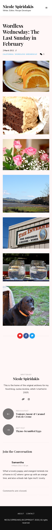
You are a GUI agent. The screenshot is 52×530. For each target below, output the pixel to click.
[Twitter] (32, 336)
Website (23, 399)
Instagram (29, 399)
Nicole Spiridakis (18, 6)
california (8, 54)
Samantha (18, 462)
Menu (46, 8)
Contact (30, 514)
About (21, 514)
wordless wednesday (26, 54)
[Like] (20, 336)
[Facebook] (26, 336)
